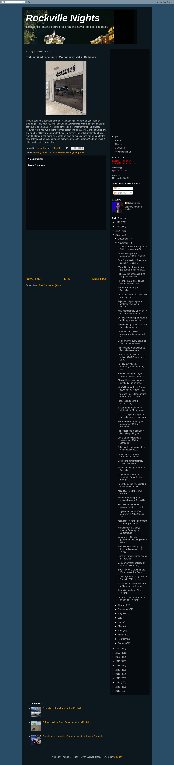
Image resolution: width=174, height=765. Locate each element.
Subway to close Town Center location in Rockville (67, 722)
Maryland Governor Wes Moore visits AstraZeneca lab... (131, 514)
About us (119, 144)
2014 (118, 682)
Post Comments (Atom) (50, 285)
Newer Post (33, 278)
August (121, 613)
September (123, 609)
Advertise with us (123, 152)
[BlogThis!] (74, 148)
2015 (118, 678)
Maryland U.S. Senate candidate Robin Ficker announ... (130, 477)
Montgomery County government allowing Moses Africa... (132, 539)
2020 (118, 657)
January (122, 643)
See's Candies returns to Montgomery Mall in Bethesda (129, 440)
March (121, 635)
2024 (118, 231)
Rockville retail (49, 152)
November (123, 243)
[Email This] (72, 148)
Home (67, 278)
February (122, 639)
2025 (118, 226)
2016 (118, 674)
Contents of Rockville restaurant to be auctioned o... (131, 334)
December (123, 239)
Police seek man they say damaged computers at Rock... (130, 549)
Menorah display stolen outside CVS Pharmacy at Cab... (131, 357)
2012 (118, 691)
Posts (119, 188)
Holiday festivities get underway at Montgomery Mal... (131, 366)
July (120, 618)
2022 (118, 648)
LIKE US (116, 175)
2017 (118, 670)
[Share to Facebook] (79, 148)
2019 (118, 661)
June (120, 622)
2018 (118, 665)
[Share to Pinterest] (82, 148)
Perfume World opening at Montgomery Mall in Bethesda (130, 424)
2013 (118, 687)
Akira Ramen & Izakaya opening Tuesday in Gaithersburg (129, 530)
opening (37, 152)
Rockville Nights (63, 18)
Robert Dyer (133, 203)
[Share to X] (77, 148)
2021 (118, 653)
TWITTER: (117, 168)
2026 (118, 222)
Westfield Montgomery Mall (71, 152)
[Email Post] (67, 148)
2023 (118, 235)
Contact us (120, 148)
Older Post (99, 278)
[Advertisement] (66, 253)
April (120, 630)
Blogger (118, 757)
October (122, 605)
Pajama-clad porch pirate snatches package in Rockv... (130, 304)
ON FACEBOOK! (120, 178)
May (120, 626)
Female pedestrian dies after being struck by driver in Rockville (73, 736)
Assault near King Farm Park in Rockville (62, 708)
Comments (121, 193)
